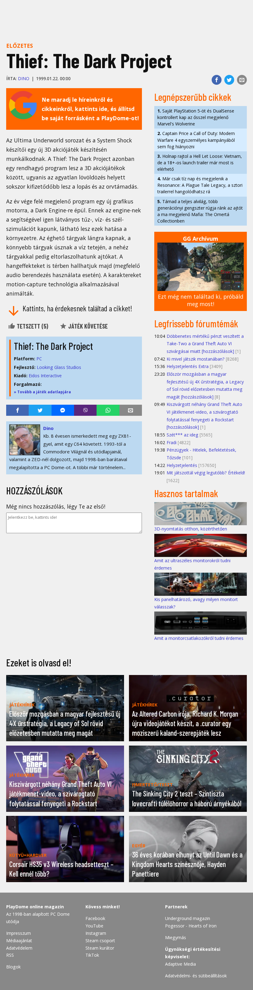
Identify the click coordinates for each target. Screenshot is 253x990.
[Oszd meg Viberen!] (85, 410)
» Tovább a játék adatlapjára (42, 392)
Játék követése (87, 326)
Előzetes (19, 45)
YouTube (94, 926)
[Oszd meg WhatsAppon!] (108, 410)
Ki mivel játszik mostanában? (196, 359)
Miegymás (175, 937)
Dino (23, 78)
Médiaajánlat (19, 940)
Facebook (95, 918)
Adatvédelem (19, 948)
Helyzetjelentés (182, 465)
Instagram (95, 933)
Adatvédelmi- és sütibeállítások (196, 976)
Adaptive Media (180, 964)
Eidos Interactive (45, 375)
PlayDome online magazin (35, 907)
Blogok (13, 967)
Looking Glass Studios (59, 367)
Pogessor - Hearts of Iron (191, 926)
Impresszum (18, 933)
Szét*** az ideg (182, 435)
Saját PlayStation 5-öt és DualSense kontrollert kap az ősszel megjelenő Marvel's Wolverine (195, 117)
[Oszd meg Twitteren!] (229, 79)
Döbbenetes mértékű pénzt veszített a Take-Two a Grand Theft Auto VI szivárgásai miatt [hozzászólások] (205, 343)
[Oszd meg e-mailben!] (241, 79)
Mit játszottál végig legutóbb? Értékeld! (206, 473)
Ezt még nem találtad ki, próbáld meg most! (200, 300)
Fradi (171, 442)
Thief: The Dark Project (53, 346)
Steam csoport (100, 940)
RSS (10, 955)
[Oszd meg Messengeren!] (63, 410)
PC (39, 359)
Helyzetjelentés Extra (188, 366)
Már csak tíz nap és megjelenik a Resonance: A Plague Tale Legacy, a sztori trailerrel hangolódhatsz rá (200, 185)
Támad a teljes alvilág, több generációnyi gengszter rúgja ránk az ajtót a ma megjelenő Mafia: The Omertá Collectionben (200, 211)
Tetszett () (31, 326)
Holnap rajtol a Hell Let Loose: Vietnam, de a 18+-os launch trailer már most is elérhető (199, 162)
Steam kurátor (99, 948)
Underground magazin (187, 918)
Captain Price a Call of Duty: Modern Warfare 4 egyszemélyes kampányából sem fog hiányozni (196, 139)
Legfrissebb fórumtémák (196, 323)
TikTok (92, 955)
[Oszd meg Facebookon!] (216, 79)
